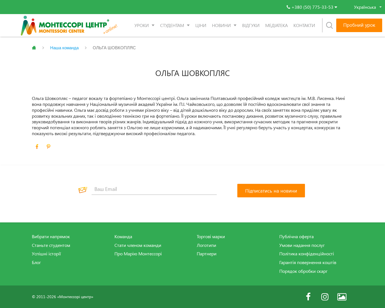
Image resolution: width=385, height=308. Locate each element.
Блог (36, 262)
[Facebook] (308, 296)
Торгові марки (211, 236)
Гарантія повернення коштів (307, 262)
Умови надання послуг (302, 245)
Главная (34, 47)
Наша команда (64, 47)
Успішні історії (46, 254)
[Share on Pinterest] (48, 147)
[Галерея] (342, 296)
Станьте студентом (51, 245)
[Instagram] (325, 296)
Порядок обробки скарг (303, 271)
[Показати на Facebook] (37, 147)
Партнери (206, 254)
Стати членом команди (137, 245)
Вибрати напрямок (51, 236)
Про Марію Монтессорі (138, 254)
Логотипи (206, 245)
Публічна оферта (296, 236)
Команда (123, 236)
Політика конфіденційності (306, 254)
